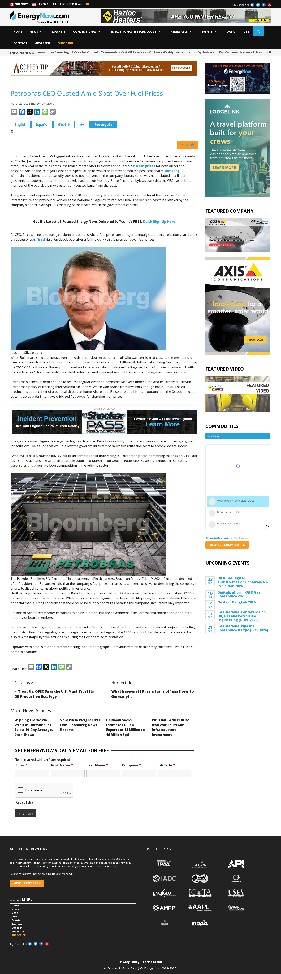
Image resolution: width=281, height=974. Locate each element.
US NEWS (42, 4)
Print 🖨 (187, 145)
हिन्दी (82, 124)
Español (42, 124)
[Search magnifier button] (258, 31)
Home (17, 31)
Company (131, 765)
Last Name (97, 765)
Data (231, 31)
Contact (20, 43)
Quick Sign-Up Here (159, 221)
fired (41, 239)
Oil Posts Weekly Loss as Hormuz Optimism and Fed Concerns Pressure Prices (194, 52)
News (34, 31)
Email (21, 765)
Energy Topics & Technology (133, 31)
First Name (62, 765)
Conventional (84, 31)
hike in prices (144, 166)
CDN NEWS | (23, 4)
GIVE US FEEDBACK (27, 883)
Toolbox (16, 924)
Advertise (42, 43)
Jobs (245, 31)
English (20, 124)
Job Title (166, 765)
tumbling (172, 171)
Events (207, 31)
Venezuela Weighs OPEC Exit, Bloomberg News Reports (80, 725)
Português (103, 124)
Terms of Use (153, 962)
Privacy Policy (129, 962)
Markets (59, 31)
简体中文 (64, 124)
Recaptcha (24, 802)
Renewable (179, 31)
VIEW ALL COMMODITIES (227, 545)
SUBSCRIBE (66, 43)
